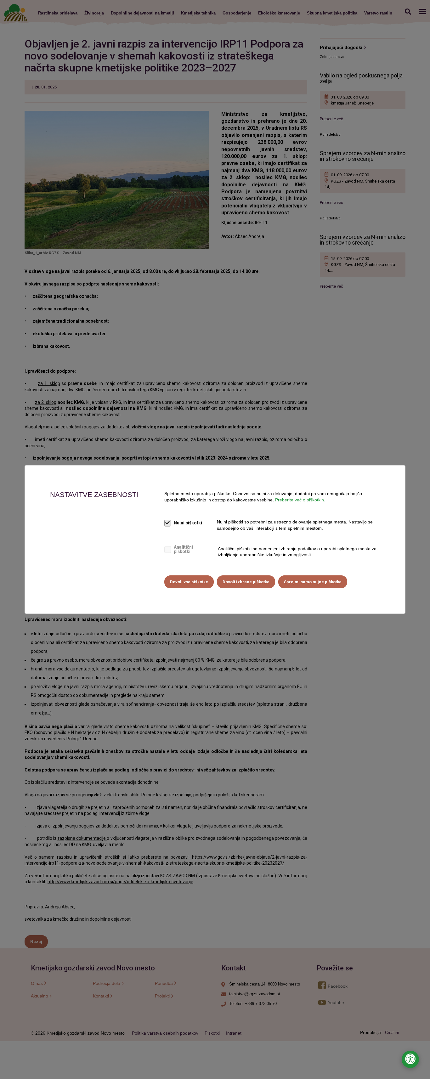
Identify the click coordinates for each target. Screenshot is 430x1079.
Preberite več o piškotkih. (300, 499)
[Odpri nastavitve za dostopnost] (410, 1059)
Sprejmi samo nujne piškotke (313, 581)
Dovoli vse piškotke (189, 581)
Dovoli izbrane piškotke (246, 581)
